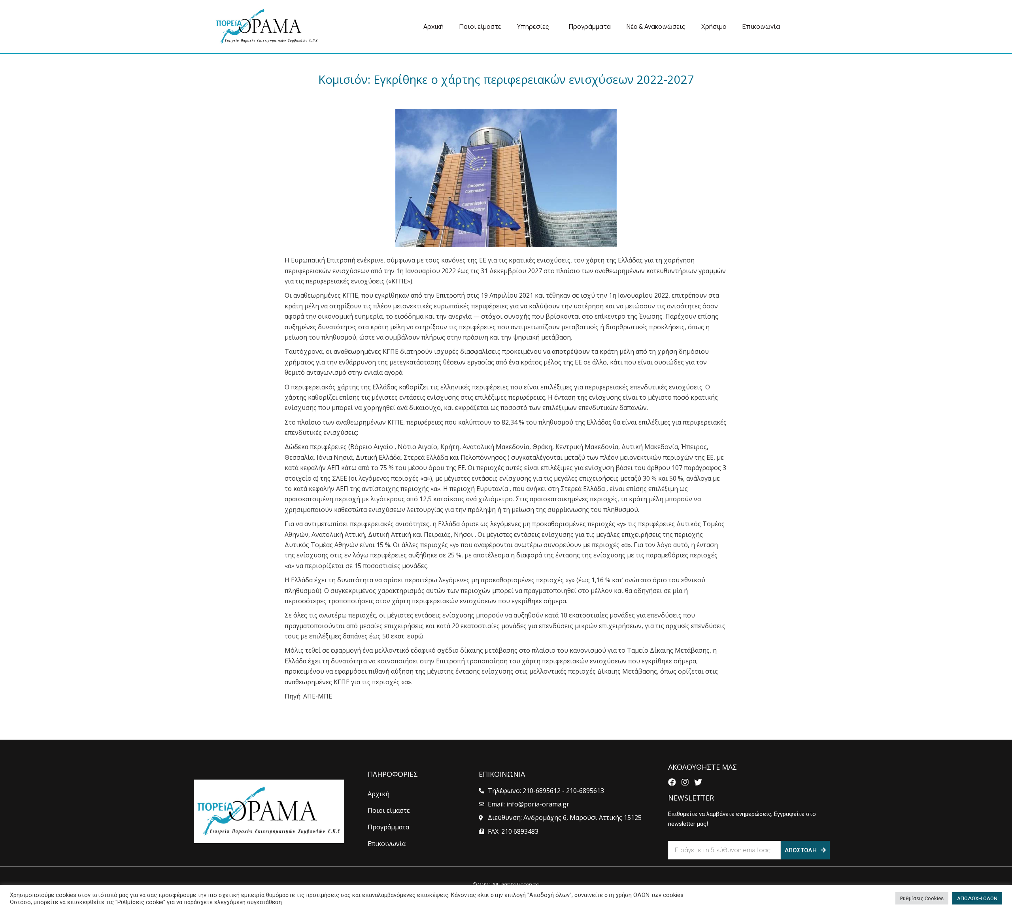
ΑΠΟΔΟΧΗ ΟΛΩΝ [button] (977, 898)
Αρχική (433, 26)
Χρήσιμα (714, 26)
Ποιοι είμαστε (480, 26)
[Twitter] (698, 782)
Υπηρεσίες (533, 26)
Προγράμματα (590, 26)
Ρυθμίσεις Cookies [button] (922, 898)
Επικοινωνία (761, 26)
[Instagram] (685, 782)
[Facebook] (672, 782)
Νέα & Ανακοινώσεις (656, 26)
